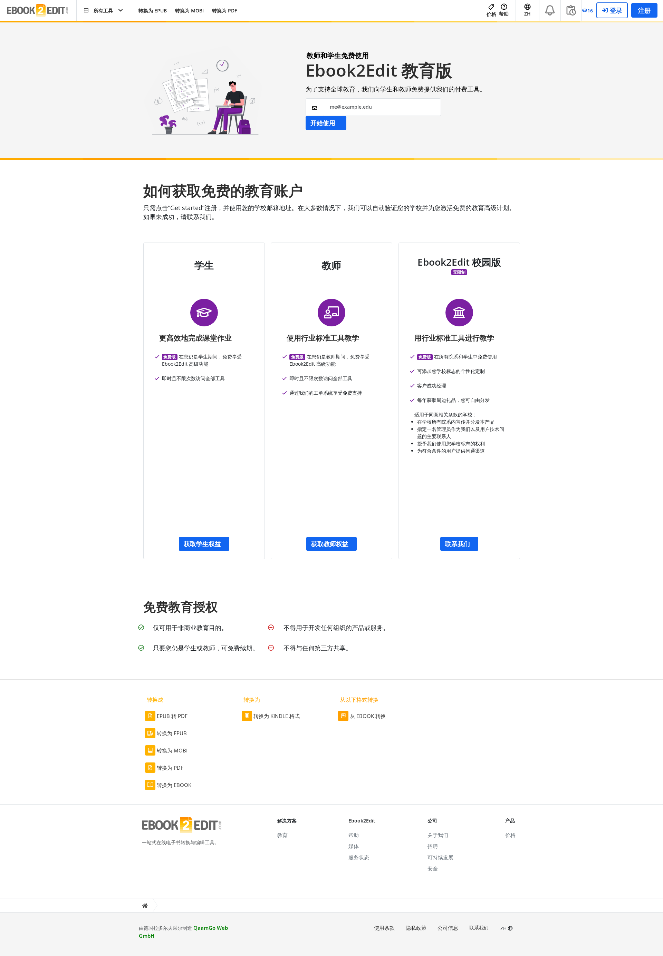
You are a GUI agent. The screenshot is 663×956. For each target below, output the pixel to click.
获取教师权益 (329, 544)
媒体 (353, 845)
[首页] (144, 905)
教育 (282, 834)
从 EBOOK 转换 (368, 715)
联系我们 (479, 927)
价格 (491, 14)
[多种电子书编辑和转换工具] (41, 10)
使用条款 (384, 927)
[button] (103, 10)
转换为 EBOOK (174, 784)
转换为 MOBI (189, 10)
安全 (432, 868)
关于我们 (437, 834)
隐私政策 (416, 927)
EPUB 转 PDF (172, 715)
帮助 (504, 13)
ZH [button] (527, 13)
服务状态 (358, 857)
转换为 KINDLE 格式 (276, 715)
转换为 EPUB (152, 10)
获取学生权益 (202, 544)
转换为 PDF (224, 10)
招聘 (432, 845)
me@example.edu (351, 107)
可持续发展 (440, 857)
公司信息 (448, 927)
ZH (504, 928)
